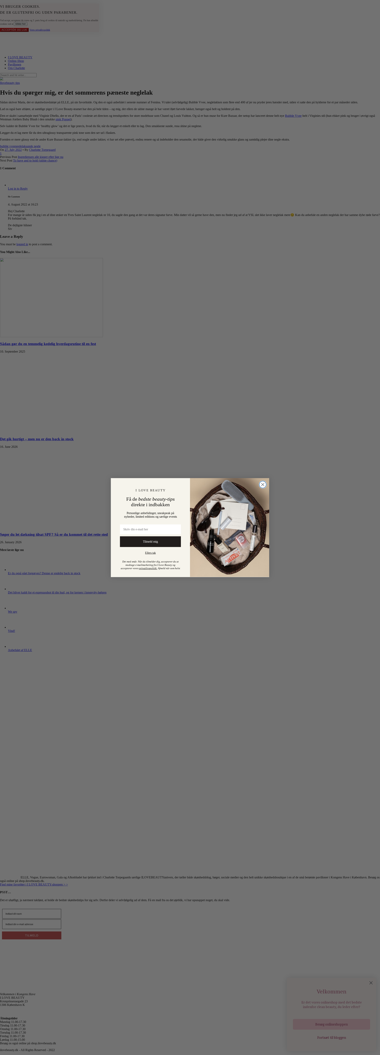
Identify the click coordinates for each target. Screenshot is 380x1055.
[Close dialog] (262, 484)
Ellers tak (150, 552)
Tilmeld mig (150, 541)
